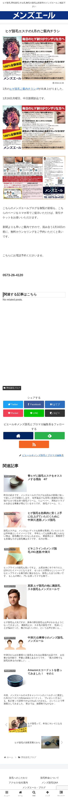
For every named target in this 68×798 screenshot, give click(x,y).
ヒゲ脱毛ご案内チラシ (22, 88)
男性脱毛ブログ (13, 388)
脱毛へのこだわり (18, 777)
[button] (61, 472)
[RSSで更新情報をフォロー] (34, 444)
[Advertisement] (34, 342)
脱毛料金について (49, 777)
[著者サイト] (18, 435)
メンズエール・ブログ (34, 787)
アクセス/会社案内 (18, 782)
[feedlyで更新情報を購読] (50, 435)
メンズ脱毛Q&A (50, 782)
